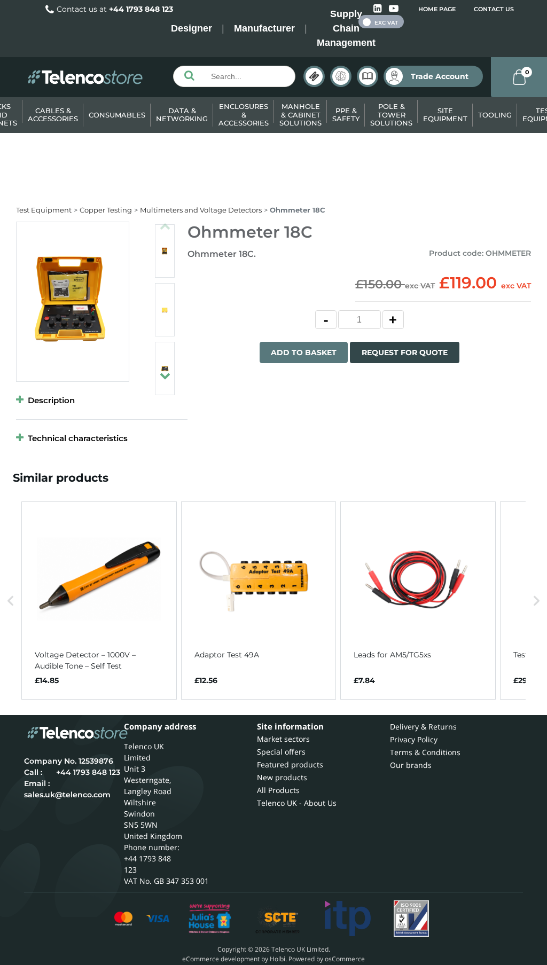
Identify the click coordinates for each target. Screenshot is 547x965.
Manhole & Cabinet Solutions (300, 114)
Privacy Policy (413, 739)
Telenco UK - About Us (297, 803)
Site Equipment (445, 114)
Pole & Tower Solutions (391, 114)
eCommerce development (221, 958)
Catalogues (367, 76)
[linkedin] (378, 9)
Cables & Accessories (53, 114)
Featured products (290, 764)
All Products (278, 790)
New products (282, 777)
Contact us (494, 9)
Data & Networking (182, 114)
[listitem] (99, 600)
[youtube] (393, 9)
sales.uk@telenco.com (67, 794)
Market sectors (283, 739)
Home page (437, 9)
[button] (10, 600)
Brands (314, 76)
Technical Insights (340, 76)
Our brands (411, 765)
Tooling (495, 115)
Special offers (281, 752)
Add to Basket (304, 352)
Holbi (277, 958)
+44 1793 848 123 (141, 9)
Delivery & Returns (423, 726)
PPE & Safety (346, 114)
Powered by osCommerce (326, 958)
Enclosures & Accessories (243, 114)
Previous (165, 221)
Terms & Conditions (425, 752)
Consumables (117, 115)
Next (165, 371)
